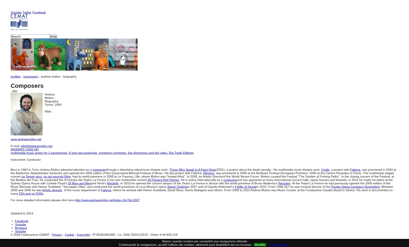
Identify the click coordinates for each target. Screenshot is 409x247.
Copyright (83, 234)
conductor (230, 180)
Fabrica (355, 169)
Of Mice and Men (79, 183)
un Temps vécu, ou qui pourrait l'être (46, 176)
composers (30, 76)
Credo (325, 169)
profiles (15, 76)
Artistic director (52, 190)
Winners (208, 173)
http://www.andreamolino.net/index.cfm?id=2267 (107, 200)
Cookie (69, 234)
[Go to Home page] (204, 22)
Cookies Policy (279, 244)
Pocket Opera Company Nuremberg (355, 186)
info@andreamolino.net (36, 146)
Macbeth (113, 183)
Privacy (57, 234)
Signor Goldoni (177, 186)
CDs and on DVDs (31, 193)
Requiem (284, 183)
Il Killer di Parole (245, 186)
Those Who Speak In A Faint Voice (192, 169)
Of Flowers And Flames (163, 180)
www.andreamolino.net (26, 139)
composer (99, 169)
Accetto (260, 244)
